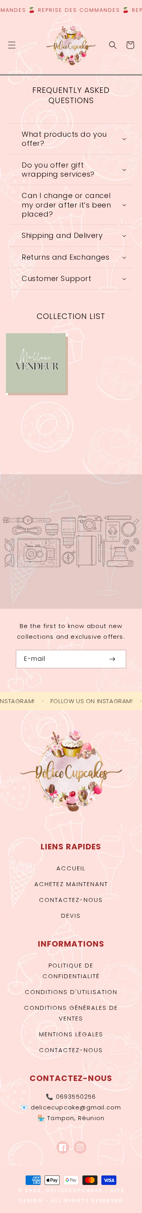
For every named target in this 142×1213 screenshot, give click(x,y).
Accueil (71, 868)
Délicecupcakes (74, 1190)
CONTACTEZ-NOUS (71, 1050)
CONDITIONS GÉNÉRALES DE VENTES (71, 1013)
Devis (71, 915)
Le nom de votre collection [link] (111, 371)
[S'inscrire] (112, 659)
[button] (12, 45)
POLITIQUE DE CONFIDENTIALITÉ (71, 970)
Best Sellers (43, 362)
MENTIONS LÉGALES (71, 1034)
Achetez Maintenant (71, 884)
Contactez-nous (71, 900)
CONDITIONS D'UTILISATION (71, 992)
